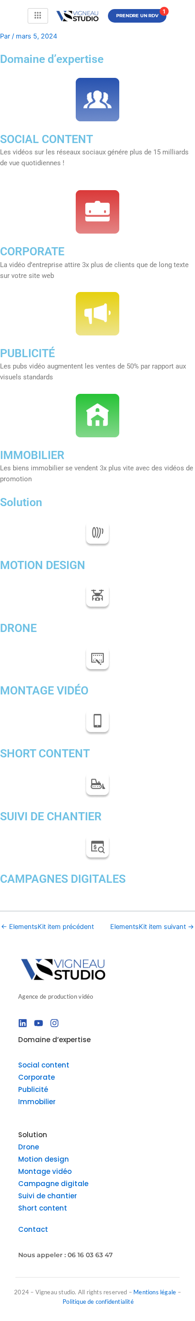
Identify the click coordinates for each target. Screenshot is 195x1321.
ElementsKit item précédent (47, 927)
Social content (43, 1065)
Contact (33, 1229)
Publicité (33, 1089)
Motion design (43, 1159)
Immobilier (37, 1101)
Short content (42, 1208)
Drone (28, 1147)
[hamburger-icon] (38, 16)
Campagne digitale (53, 1183)
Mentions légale (155, 1292)
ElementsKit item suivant (152, 927)
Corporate (36, 1077)
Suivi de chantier (47, 1196)
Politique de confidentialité (98, 1301)
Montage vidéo (45, 1171)
